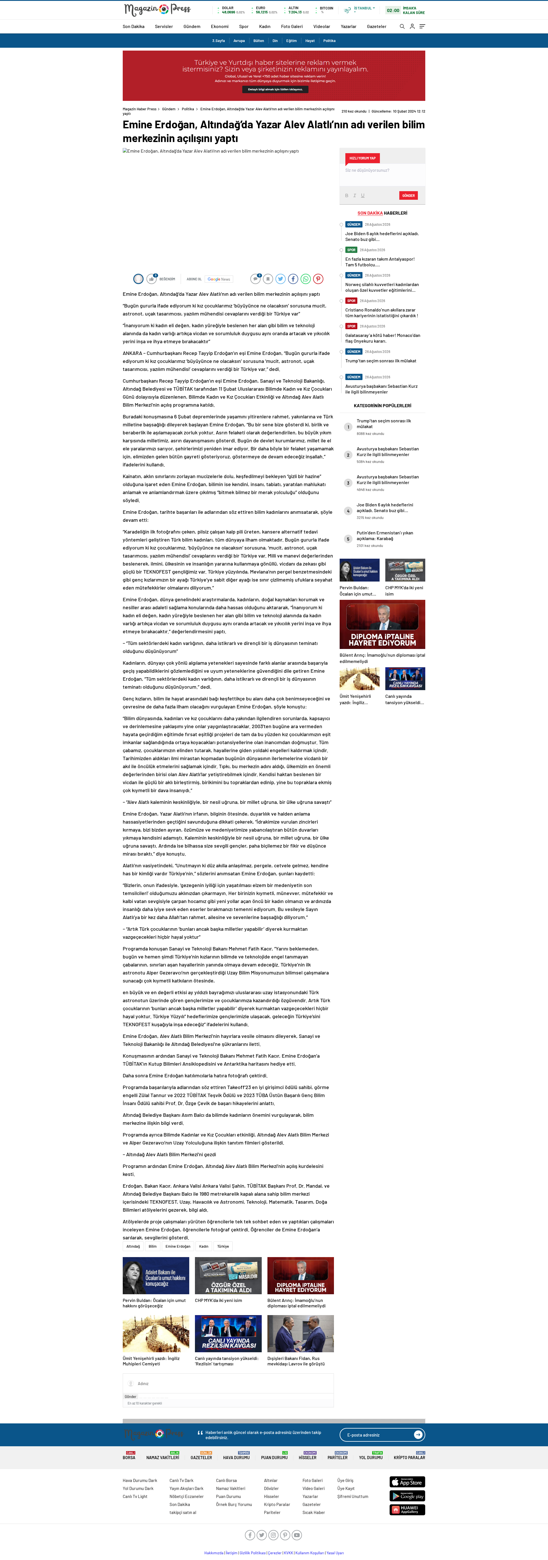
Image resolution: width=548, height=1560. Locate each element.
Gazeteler (376, 26)
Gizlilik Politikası (253, 1553)
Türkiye (223, 1246)
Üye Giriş (345, 1480)
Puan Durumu (274, 1455)
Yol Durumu (371, 1455)
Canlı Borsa (226, 1480)
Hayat (310, 40)
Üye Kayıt (346, 1488)
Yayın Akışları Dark (187, 1488)
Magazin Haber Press (139, 109)
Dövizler (271, 1488)
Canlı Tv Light (135, 1496)
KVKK (288, 1553)
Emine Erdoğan (178, 1246)
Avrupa (239, 40)
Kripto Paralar (409, 1455)
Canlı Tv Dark (182, 1480)
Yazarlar (348, 26)
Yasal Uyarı (335, 1553)
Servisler (164, 26)
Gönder (130, 1396)
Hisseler (308, 1455)
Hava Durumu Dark (140, 1480)
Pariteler (338, 1455)
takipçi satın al (183, 1512)
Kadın (265, 26)
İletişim (231, 1553)
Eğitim (291, 40)
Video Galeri (314, 1488)
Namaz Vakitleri (162, 1455)
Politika (329, 40)
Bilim (153, 1246)
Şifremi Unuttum (352, 1496)
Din (275, 40)
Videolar (321, 26)
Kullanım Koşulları (309, 1553)
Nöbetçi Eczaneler (187, 1496)
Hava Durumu (236, 1455)
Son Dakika (133, 26)
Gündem (192, 26)
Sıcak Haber (314, 1512)
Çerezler (275, 1553)
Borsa (129, 1455)
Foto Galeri (292, 26)
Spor (244, 26)
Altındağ (133, 1246)
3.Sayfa (218, 40)
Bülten (258, 40)
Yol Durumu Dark (138, 1488)
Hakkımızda (213, 1553)
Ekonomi (220, 26)
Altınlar (271, 1480)
